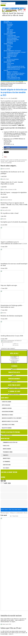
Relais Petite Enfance (7, 428)
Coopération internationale (13, 69)
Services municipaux (12, 38)
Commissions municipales (13, 36)
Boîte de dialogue (6, 405)
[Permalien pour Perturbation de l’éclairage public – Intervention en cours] (12, 302)
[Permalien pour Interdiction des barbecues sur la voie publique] (5, 168)
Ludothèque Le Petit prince (8, 424)
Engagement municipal (12, 53)
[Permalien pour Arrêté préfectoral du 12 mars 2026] (12, 332)
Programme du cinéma (7, 452)
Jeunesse (9, 48)
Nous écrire (15, 516)
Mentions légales (5, 512)
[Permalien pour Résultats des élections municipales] (3, 312)
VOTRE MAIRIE (8, 34)
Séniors (8, 49)
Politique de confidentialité (16, 512)
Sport (8, 28)
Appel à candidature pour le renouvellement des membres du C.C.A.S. (14, 242)
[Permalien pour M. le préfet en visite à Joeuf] (6, 210)
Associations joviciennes (7, 411)
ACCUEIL (6, 21)
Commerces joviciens (7, 408)
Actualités (7, 82)
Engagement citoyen (12, 55)
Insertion (9, 64)
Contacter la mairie (6, 401)
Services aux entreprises (13, 59)
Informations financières (13, 39)
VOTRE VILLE (8, 22)
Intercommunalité (11, 32)
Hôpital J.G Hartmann (12, 71)
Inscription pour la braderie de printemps (14, 222)
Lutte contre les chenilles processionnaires (14, 159)
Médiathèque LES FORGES (7, 415)
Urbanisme (9, 25)
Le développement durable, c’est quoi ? (16, 52)
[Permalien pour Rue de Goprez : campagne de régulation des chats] (8, 189)
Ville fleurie (10, 31)
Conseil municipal (11, 35)
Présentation (10, 24)
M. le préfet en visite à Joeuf (9, 213)
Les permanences (6, 461)
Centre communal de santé (13, 77)
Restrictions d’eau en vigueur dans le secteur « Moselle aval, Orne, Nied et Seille (14, 203)
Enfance (9, 45)
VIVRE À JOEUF (8, 43)
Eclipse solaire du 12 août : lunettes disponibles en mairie (12, 183)
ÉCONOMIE (7, 57)
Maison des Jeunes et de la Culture (10, 421)
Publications (10, 42)
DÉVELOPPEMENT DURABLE (12, 50)
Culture (8, 27)
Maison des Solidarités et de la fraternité (11, 418)
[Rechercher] (1, 1)
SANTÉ (6, 70)
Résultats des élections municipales (11, 316)
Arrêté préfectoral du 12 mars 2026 (12, 336)
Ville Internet (10, 29)
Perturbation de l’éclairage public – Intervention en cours (12, 306)
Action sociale (10, 63)
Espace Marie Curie (12, 76)
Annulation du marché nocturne (11, 615)
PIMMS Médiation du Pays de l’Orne (16, 67)
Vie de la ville (14, 82)
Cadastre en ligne (6, 464)
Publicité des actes (11, 41)
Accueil (2, 82)
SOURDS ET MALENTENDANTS (11, 341)
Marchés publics (11, 60)
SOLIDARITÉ (7, 62)
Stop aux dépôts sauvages (9, 285)
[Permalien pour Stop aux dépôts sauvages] (12, 282)
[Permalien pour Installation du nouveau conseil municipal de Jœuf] (12, 260)
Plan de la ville (5, 445)
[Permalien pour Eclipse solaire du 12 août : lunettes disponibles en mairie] (5, 179)
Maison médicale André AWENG (15, 74)
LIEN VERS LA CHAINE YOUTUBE (9, 472)
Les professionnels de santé (13, 78)
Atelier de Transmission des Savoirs (15, 66)
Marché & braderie (6, 449)
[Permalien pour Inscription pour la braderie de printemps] (3, 219)
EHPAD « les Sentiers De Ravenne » (16, 73)
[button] (7, 147)
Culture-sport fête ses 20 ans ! (11, 628)
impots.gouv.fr (8, 109)
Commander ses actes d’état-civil (9, 442)
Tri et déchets (5, 468)
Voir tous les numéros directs (14, 359)
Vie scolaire (10, 46)
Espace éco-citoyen (11, 56)
